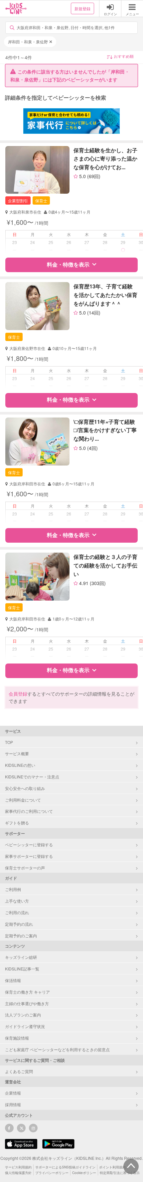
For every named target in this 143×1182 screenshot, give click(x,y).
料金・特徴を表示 (68, 264)
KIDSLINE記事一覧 (22, 968)
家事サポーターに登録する (29, 856)
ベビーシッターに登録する (29, 844)
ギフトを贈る (17, 822)
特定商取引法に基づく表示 (120, 1172)
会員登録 (18, 693)
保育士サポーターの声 (25, 867)
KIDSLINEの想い (20, 765)
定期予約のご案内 (21, 935)
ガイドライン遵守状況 (25, 1026)
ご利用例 (13, 889)
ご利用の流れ (17, 912)
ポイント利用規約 (112, 1167)
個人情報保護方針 (18, 1172)
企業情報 (13, 1093)
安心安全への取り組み (25, 788)
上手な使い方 (17, 901)
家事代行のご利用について (29, 811)
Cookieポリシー (84, 1172)
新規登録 (82, 8)
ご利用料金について (23, 800)
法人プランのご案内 (23, 1014)
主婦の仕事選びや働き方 (27, 1003)
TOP (9, 742)
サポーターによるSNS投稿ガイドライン (65, 1167)
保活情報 (13, 980)
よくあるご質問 (19, 1071)
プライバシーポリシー (52, 1172)
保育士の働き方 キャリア (27, 992)
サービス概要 (17, 753)
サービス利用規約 (18, 1167)
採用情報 (13, 1104)
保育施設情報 (17, 1038)
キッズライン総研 (21, 957)
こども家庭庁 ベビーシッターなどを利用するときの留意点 (57, 1049)
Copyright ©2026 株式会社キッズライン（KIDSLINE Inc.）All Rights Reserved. (71, 1158)
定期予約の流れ (19, 924)
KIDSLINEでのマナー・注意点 (32, 776)
